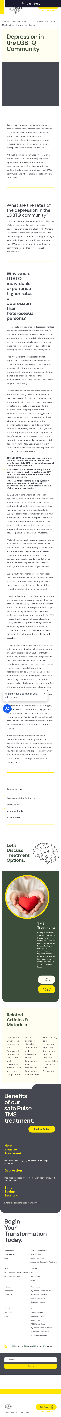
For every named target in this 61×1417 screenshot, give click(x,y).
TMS (32, 21)
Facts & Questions (37, 1258)
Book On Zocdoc (46, 989)
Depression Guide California (21, 798)
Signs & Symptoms (37, 1298)
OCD (52, 21)
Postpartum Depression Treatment (43, 1262)
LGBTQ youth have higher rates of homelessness (30, 574)
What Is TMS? (13, 817)
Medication (8, 25)
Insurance (21, 25)
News (25, 21)
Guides (33, 25)
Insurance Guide (15, 811)
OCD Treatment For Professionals (17, 1273)
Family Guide (13, 804)
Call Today (33, 3)
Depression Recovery (38, 1294)
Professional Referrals (38, 1335)
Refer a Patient (9, 1254)
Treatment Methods (37, 1302)
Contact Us (9, 1251)
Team (32, 1273)
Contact (15, 21)
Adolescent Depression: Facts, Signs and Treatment (13, 1058)
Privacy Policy (24, 1412)
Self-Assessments (37, 1316)
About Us (34, 1269)
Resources (8, 1309)
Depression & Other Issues (40, 1291)
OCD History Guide (37, 1324)
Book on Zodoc (41, 1129)
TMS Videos (8, 1313)
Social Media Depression (39, 1332)
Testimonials (35, 1276)
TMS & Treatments (38, 1251)
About (5, 21)
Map (6, 1258)
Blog (6, 1316)
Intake (7, 1287)
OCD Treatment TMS (12, 1276)
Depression (42, 21)
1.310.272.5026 (48, 10)
